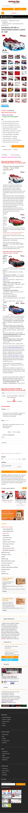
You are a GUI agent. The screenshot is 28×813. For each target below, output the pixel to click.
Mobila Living (4, 559)
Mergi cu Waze (9, 659)
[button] (10, 145)
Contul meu (5, 768)
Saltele (3, 556)
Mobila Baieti (6, 535)
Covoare (3, 571)
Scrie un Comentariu (15, 155)
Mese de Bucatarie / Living (8, 561)
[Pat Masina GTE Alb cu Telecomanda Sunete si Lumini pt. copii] (14, 43)
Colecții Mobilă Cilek (8, 529)
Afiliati (3, 755)
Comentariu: (4, 442)
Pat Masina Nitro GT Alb (7, 500)
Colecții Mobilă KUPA (8, 531)
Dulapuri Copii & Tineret (9, 542)
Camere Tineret (7, 539)
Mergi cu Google (9, 657)
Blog (3, 736)
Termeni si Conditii (6, 719)
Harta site (4, 742)
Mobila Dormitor (5, 552)
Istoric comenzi (5, 770)
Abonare (20, 784)
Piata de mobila (5, 721)
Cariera (4, 725)
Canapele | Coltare (6, 554)
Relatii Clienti (5, 734)
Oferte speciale (5, 757)
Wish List (4, 772)
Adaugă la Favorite (7, 149)
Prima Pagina (4, 20)
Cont (7, 9)
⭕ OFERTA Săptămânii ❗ (9, 550)
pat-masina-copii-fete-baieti (14, 478)
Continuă (14, 471)
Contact (4, 738)
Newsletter (4, 775)
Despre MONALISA (6, 717)
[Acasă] (14, 2)
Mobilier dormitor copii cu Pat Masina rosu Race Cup (20, 502)
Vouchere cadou (6, 753)
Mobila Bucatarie (5, 569)
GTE (2, 119)
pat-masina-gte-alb (15, 475)
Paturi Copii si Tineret (8, 544)
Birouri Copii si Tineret (8, 548)
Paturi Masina (6, 546)
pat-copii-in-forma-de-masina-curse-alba (14, 476)
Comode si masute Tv (6, 563)
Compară (16, 149)
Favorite (21, 9)
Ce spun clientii (5, 740)
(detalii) (19, 157)
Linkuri (3, 723)
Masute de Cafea (5, 565)
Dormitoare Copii (7, 537)
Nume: (2, 437)
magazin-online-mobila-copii (14, 479)
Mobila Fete (5, 22)
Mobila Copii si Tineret (14, 20)
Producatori (5, 751)
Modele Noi (4, 759)
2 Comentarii (4, 155)
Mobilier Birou (5, 573)
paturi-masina (4, 478)
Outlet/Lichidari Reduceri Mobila (9, 567)
